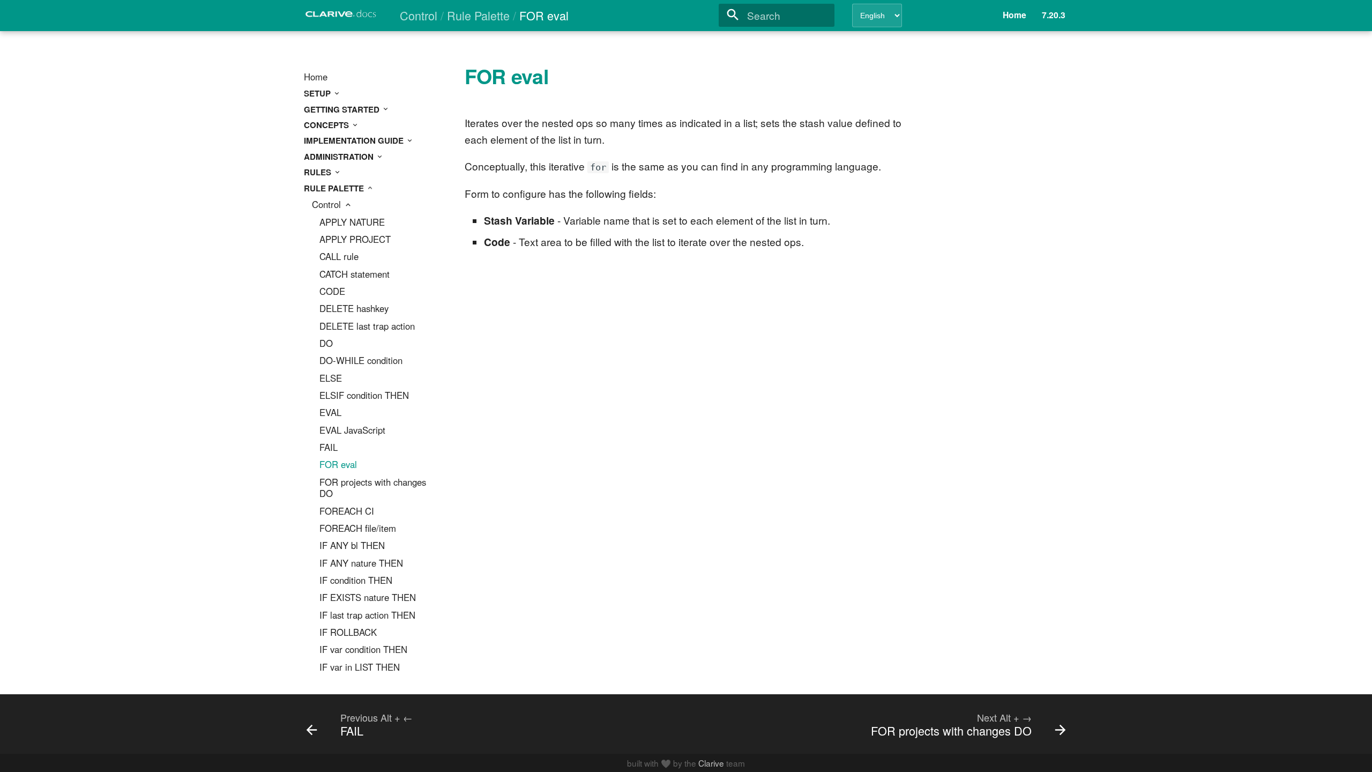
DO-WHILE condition (360, 361)
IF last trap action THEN (367, 615)
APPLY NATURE (352, 222)
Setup (318, 93)
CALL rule (339, 257)
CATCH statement (354, 274)
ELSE (330, 378)
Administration (340, 156)
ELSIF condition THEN (364, 396)
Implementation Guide (355, 140)
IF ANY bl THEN (352, 546)
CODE (332, 292)
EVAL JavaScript (352, 430)
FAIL (328, 448)
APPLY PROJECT (355, 240)
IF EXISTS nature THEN (367, 598)
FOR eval (338, 465)
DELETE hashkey (354, 309)
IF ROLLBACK (348, 633)
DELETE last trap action (367, 326)
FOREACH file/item (357, 529)
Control (328, 205)
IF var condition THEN (363, 650)
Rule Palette (335, 188)
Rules (318, 172)
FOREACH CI (346, 511)
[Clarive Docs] (341, 17)
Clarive (711, 763)
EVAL (330, 413)
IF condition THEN (355, 581)
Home (315, 77)
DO (326, 344)
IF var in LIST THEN (359, 667)
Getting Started (343, 109)
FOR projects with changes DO (372, 488)
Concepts (327, 125)
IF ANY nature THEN (361, 563)
